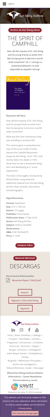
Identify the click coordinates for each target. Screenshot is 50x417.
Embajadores (35, 353)
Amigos (12, 349)
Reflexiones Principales (30, 360)
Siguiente (24, 308)
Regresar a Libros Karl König (24, 300)
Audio (29, 367)
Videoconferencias (15, 367)
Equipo (35, 346)
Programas (12, 342)
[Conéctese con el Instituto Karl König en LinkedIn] (13, 330)
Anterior (25, 292)
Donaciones (25, 342)
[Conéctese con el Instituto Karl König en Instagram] (21, 330)
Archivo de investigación (24, 364)
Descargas (39, 367)
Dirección (25, 346)
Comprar (13, 338)
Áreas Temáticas (22, 335)
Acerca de (14, 346)
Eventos (36, 338)
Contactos (38, 342)
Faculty (25, 357)
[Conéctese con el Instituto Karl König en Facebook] (29, 330)
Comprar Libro (25, 245)
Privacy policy (25, 408)
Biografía (12, 360)
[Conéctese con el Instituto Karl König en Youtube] (37, 330)
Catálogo (36, 335)
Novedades (24, 338)
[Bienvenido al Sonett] (25, 385)
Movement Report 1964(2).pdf (26, 280)
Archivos (22, 349)
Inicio (10, 335)
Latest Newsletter (32, 376)
